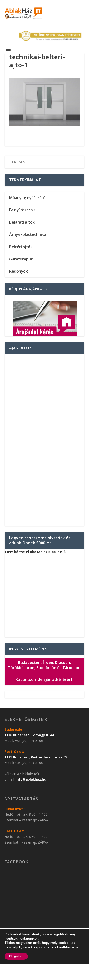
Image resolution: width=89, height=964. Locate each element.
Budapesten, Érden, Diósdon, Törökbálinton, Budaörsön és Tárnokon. (44, 671)
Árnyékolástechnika (27, 234)
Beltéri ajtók (21, 246)
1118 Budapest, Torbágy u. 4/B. (30, 735)
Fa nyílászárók (22, 209)
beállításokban (69, 947)
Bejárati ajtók (22, 222)
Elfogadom (16, 956)
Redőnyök (18, 271)
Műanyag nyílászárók (28, 197)
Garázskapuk (21, 259)
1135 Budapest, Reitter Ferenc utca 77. (36, 757)
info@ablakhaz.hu (31, 779)
